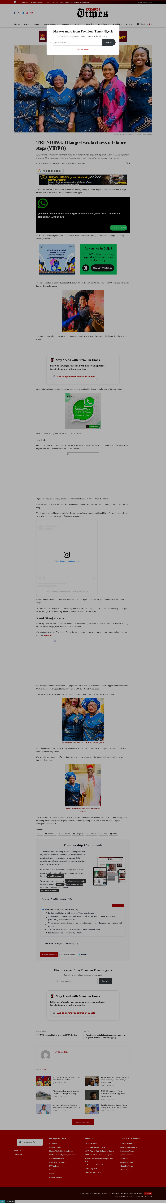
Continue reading (83, 49)
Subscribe (109, 42)
